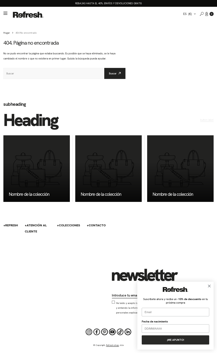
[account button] (207, 14)
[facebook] (96, 332)
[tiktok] (120, 332)
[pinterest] (104, 332)
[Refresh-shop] (28, 15)
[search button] (202, 14)
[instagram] (89, 332)
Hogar (6, 32)
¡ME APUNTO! (175, 340)
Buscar (113, 73)
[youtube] (112, 332)
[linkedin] (128, 332)
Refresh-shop (112, 345)
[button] (212, 14)
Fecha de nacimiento (155, 321)
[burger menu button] (5, 13)
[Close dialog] (209, 286)
